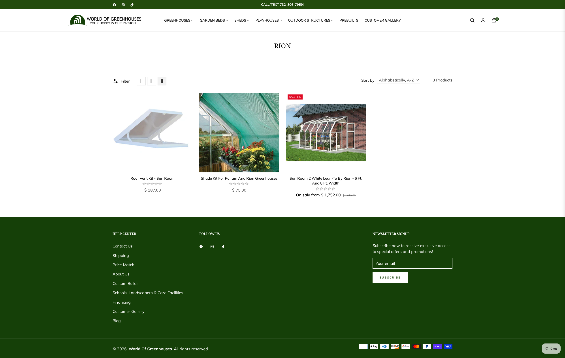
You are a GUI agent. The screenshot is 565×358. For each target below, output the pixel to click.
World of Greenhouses (150, 348)
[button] (472, 20)
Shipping (121, 255)
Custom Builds (126, 283)
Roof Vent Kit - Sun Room (152, 178)
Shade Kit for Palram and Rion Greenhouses (239, 178)
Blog (117, 320)
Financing (122, 302)
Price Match (123, 264)
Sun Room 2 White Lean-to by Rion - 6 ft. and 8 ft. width (326, 180)
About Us (121, 274)
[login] (483, 20)
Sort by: (368, 80)
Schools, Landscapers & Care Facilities (148, 292)
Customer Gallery (129, 311)
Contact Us (123, 246)
